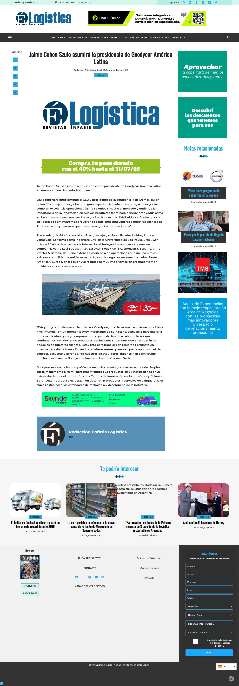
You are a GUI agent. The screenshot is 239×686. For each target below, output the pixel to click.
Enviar (209, 652)
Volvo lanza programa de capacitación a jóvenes (203, 193)
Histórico (35, 516)
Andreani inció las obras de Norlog (203, 522)
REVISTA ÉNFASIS (97, 665)
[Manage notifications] (231, 678)
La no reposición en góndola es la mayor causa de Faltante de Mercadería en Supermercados (91, 526)
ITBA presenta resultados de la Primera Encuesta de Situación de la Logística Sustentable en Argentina (148, 526)
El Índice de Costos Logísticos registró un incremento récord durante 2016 (35, 524)
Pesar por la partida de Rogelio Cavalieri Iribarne (204, 237)
